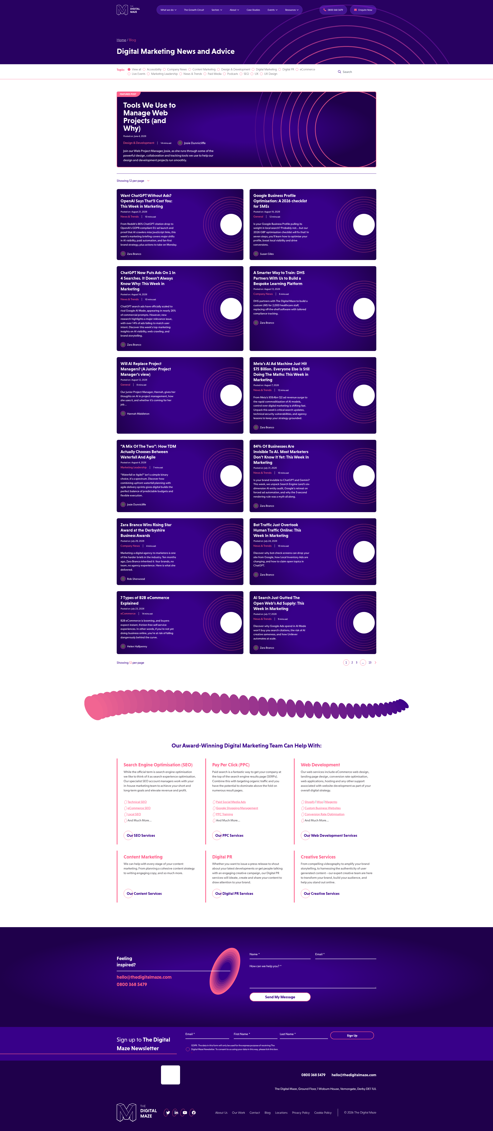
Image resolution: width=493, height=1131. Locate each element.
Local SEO (134, 814)
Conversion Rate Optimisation (325, 814)
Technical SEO (137, 801)
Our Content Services (144, 893)
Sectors (215, 9)
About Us (221, 1112)
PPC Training (224, 814)
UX (256, 73)
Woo (320, 801)
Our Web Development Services (330, 835)
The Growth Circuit (194, 9)
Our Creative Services (322, 893)
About (233, 9)
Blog (268, 1112)
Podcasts (232, 73)
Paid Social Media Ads (231, 801)
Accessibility (154, 69)
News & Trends (193, 73)
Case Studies (253, 9)
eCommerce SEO (139, 808)
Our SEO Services (141, 835)
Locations (281, 1112)
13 (370, 662)
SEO (246, 73)
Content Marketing (204, 69)
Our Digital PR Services (234, 893)
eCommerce (307, 69)
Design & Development (235, 69)
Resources (290, 9)
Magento (331, 801)
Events (271, 9)
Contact (255, 1112)
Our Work (238, 1112)
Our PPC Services (229, 835)
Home (121, 40)
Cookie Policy (323, 1112)
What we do (167, 9)
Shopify (310, 801)
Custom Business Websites (323, 808)
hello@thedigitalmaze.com (144, 977)
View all (136, 69)
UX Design (270, 73)
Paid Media (214, 73)
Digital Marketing (266, 69)
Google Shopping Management (237, 808)
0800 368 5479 (132, 984)
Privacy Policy (301, 1112)
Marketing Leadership (164, 73)
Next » (375, 662)
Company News (177, 69)
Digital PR (288, 69)
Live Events (138, 73)
